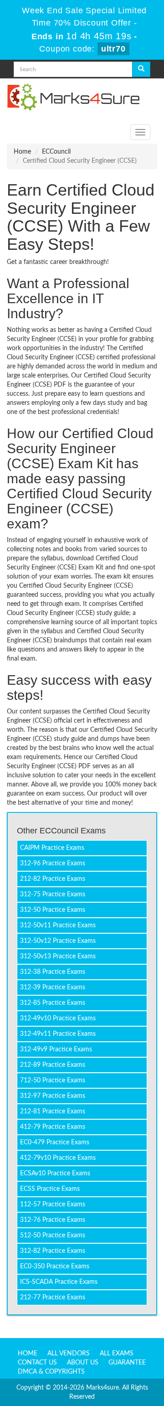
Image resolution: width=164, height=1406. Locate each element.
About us (82, 1362)
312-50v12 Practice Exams (58, 941)
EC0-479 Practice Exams (54, 1142)
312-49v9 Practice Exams (56, 1049)
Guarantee (127, 1362)
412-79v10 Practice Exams (58, 1158)
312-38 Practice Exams (52, 972)
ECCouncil (56, 152)
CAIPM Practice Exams (52, 848)
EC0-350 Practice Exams (54, 1266)
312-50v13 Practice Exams (58, 956)
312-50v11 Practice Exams (58, 925)
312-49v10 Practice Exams (58, 1018)
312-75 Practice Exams (52, 894)
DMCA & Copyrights (51, 1372)
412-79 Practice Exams (52, 1127)
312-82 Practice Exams (52, 1251)
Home (22, 152)
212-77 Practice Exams (52, 1297)
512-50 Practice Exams (52, 1235)
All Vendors (68, 1353)
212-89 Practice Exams (52, 1065)
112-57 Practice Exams (52, 1204)
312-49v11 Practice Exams (58, 1034)
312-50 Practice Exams (52, 910)
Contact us (37, 1362)
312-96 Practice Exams (52, 863)
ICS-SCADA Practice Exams (58, 1282)
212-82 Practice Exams (52, 879)
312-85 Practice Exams (52, 1003)
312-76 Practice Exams (52, 1220)
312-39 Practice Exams (52, 987)
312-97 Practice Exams (52, 1096)
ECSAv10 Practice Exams (55, 1173)
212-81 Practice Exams (52, 1111)
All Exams (116, 1353)
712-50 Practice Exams (52, 1080)
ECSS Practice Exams (50, 1189)
